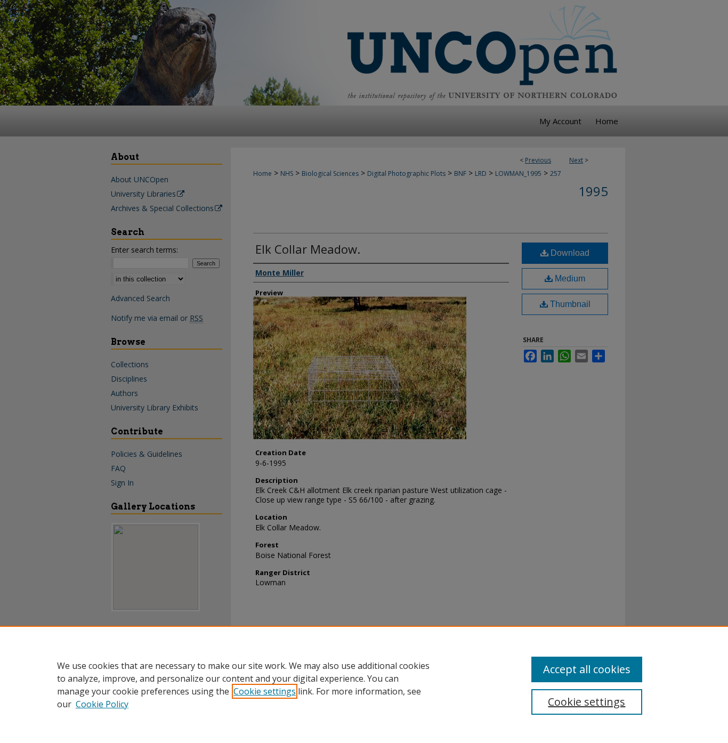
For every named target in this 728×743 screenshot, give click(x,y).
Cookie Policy (102, 704)
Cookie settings (264, 691)
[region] (364, 684)
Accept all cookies (586, 669)
